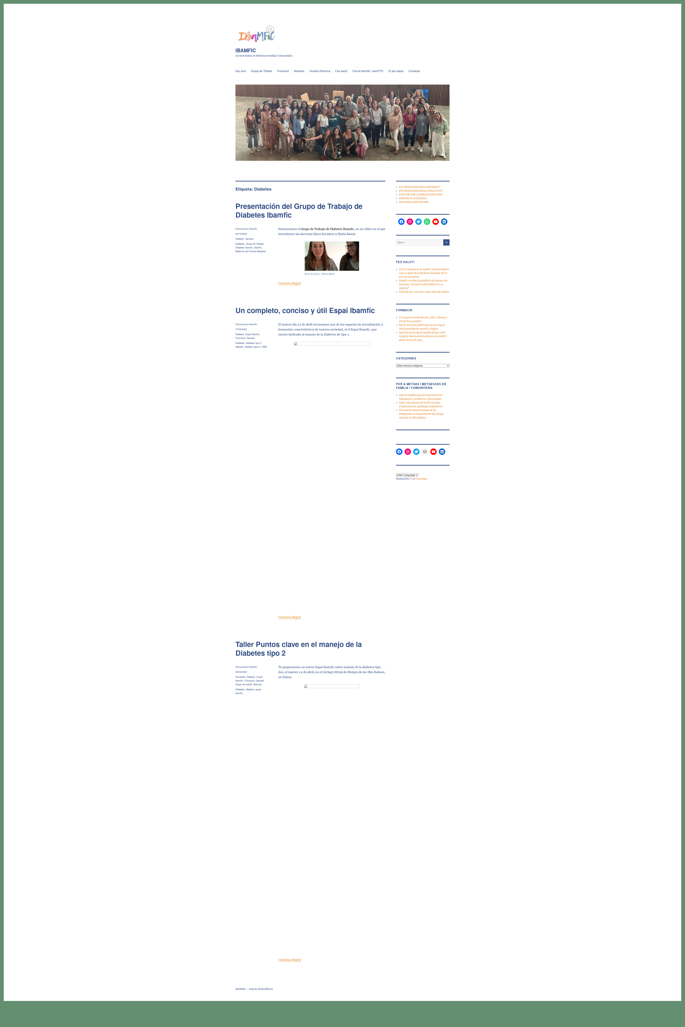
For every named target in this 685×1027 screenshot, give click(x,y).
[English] (407, 470)
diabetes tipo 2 (253, 343)
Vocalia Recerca (319, 71)
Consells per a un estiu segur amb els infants (424, 291)
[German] (411, 470)
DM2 (264, 346)
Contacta (414, 71)
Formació (283, 71)
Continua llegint (289, 283)
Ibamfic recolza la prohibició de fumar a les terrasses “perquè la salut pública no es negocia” (423, 284)
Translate (421, 478)
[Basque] (402, 470)
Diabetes (240, 243)
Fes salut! (341, 71)
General (249, 238)
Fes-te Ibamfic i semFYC (368, 71)
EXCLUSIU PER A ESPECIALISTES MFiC (421, 194)
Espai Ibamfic (252, 334)
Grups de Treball (261, 71)
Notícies (299, 71)
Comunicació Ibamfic (246, 228)
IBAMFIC (245, 50)
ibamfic (258, 247)
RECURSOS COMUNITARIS (414, 202)
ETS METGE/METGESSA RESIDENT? (419, 187)
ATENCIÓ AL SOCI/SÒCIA (413, 198)
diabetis (239, 346)
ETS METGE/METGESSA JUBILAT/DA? (420, 190)
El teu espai (396, 71)
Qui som (240, 71)
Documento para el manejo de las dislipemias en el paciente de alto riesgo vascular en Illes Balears (421, 414)
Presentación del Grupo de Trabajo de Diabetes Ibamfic (298, 210)
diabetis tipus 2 (253, 346)
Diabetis (239, 238)
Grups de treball (243, 684)
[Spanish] (415, 470)
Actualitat (240, 676)
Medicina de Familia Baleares (250, 251)
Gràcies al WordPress (261, 989)
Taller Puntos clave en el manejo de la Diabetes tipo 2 (298, 648)
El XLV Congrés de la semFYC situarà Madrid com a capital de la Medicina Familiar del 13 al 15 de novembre (424, 273)
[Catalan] (398, 470)
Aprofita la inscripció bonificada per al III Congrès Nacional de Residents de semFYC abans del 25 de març (423, 336)
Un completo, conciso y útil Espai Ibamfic (305, 310)
